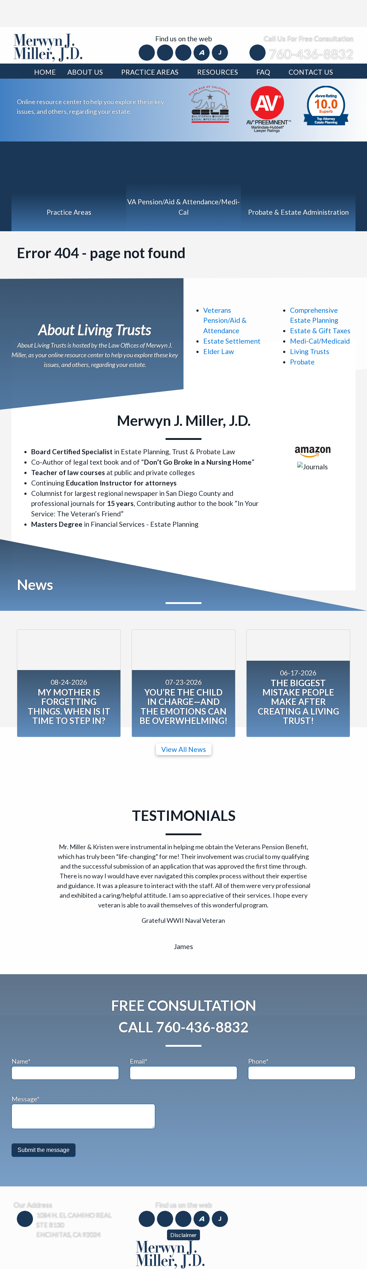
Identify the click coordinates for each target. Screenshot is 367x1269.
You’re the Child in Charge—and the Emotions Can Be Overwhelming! (183, 706)
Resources (217, 72)
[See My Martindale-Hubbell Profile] (268, 108)
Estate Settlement (232, 341)
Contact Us (311, 72)
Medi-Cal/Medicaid (320, 341)
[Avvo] (202, 52)
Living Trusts (309, 351)
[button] (37, 878)
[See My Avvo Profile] (326, 105)
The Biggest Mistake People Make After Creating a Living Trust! (298, 702)
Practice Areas (149, 72)
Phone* (258, 1061)
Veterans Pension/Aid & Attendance (225, 320)
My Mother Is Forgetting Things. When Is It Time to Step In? (69, 706)
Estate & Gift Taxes (320, 330)
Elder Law (218, 351)
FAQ (263, 72)
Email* (138, 1061)
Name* (20, 1061)
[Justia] (219, 52)
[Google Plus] (184, 52)
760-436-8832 (311, 54)
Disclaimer (183, 1234)
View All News (183, 749)
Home (45, 72)
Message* (25, 1099)
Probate (302, 362)
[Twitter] (166, 52)
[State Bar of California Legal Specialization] (209, 103)
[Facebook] (147, 52)
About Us (85, 72)
